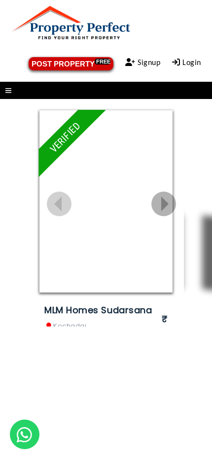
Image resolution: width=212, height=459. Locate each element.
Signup (148, 63)
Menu (106, 90)
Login (190, 63)
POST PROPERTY (71, 63)
